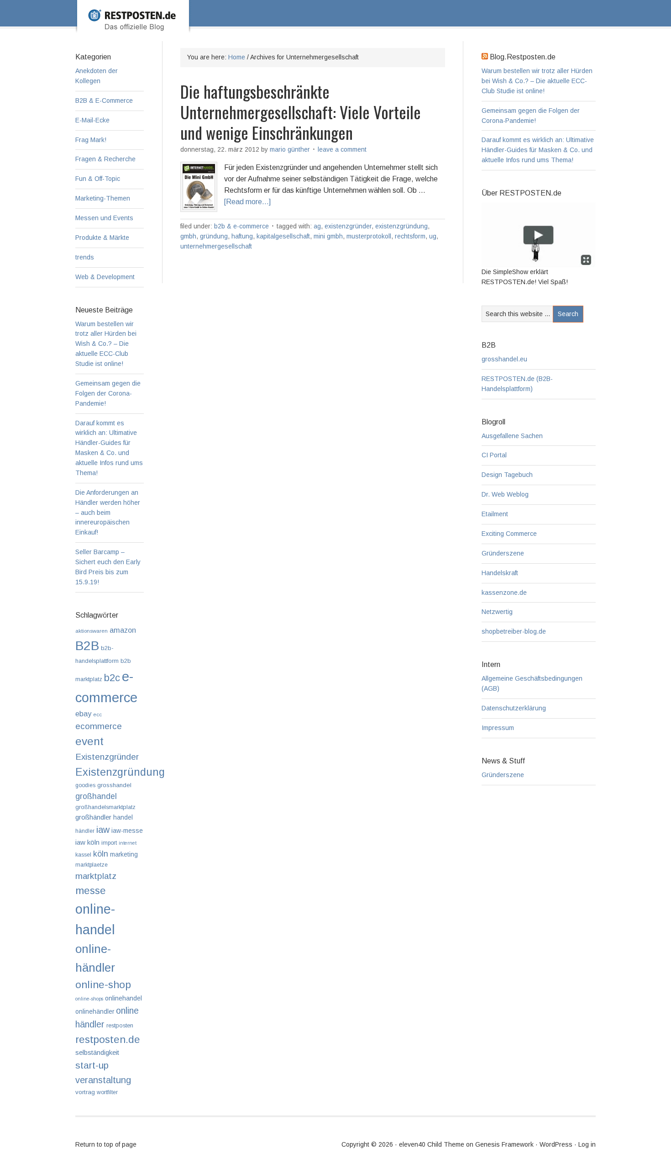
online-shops (89, 998)
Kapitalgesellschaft (283, 236)
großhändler (93, 817)
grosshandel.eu (504, 359)
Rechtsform (410, 236)
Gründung (214, 236)
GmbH (188, 236)
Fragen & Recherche (105, 159)
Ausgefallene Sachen (512, 435)
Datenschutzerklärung (514, 708)
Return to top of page (105, 1144)
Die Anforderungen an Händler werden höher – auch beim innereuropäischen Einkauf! (107, 512)
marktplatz (95, 876)
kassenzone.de (504, 592)
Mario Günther (290, 149)
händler (84, 831)
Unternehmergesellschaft (216, 246)
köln (100, 853)
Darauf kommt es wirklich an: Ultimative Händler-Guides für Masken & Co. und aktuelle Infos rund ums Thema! (538, 150)
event (89, 741)
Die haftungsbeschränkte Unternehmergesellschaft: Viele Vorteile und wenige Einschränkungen (300, 111)
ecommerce (98, 726)
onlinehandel (123, 998)
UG (432, 236)
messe (90, 890)
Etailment (495, 514)
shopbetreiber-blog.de (514, 631)
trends (84, 257)
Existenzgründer (348, 226)
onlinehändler (94, 1011)
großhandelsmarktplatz (105, 807)
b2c (112, 677)
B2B (87, 646)
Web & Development (105, 276)
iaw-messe (127, 830)
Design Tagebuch (507, 474)
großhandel (96, 796)
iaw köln (87, 842)
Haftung (242, 236)
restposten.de (107, 1039)
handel (123, 817)
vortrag (85, 1092)
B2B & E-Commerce (241, 226)
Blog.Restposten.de (350, 26)
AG (317, 226)
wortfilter (107, 1092)
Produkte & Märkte (102, 237)
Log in (587, 1144)
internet (127, 843)
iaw (103, 830)
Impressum (498, 727)
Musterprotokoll (368, 236)
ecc (97, 714)
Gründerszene (503, 553)
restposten (119, 1025)
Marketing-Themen (102, 198)
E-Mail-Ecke (92, 120)
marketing (124, 854)
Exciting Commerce (509, 533)
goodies (85, 785)
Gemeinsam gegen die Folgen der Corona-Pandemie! (108, 393)
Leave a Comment (342, 149)
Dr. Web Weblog (505, 494)
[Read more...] (247, 202)
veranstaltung (103, 1080)
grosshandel (114, 785)
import (109, 843)
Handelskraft (500, 573)
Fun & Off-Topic (97, 178)
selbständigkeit (97, 1052)
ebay (83, 714)
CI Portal (494, 455)
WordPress (556, 1144)
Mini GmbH (328, 236)
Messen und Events (104, 218)
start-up (92, 1065)
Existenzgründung (401, 226)
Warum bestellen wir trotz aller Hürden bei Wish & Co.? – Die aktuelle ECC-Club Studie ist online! (537, 81)
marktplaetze (91, 865)
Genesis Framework (504, 1144)
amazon (123, 630)
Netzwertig (497, 611)
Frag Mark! (90, 139)
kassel (83, 855)
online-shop (103, 984)
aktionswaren (91, 631)
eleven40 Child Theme (431, 1144)
